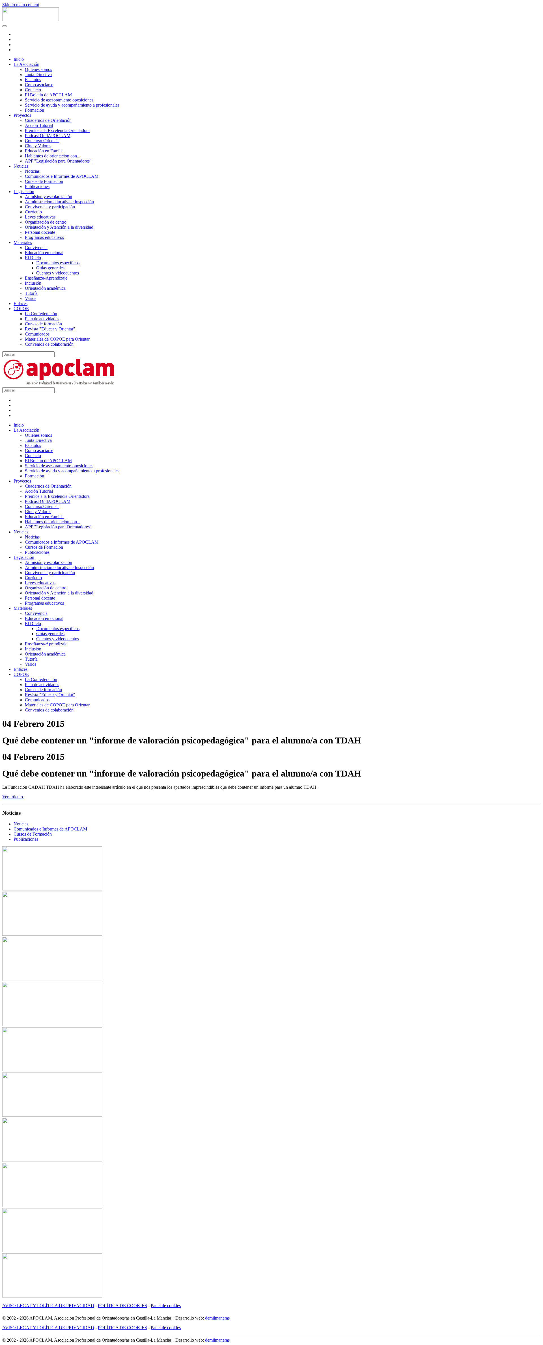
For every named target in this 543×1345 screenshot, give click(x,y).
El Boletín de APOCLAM (48, 94)
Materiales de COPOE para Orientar (57, 339)
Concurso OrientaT (42, 140)
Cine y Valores (38, 145)
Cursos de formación (43, 323)
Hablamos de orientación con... (52, 155)
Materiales (23, 242)
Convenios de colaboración (49, 344)
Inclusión (33, 283)
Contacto (33, 89)
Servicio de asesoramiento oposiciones (59, 100)
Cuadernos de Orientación (48, 120)
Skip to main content (20, 4)
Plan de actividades (42, 318)
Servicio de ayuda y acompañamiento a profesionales (72, 105)
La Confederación (41, 313)
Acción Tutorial (39, 125)
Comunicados (37, 334)
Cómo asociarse (39, 84)
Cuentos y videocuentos (57, 273)
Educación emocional (44, 252)
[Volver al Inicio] (30, 19)
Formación (34, 110)
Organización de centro (45, 222)
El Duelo (33, 257)
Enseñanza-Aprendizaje (46, 278)
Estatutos (33, 79)
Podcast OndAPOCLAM (47, 135)
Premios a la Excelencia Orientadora (57, 130)
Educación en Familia (44, 150)
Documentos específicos (57, 262)
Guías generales (50, 267)
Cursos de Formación (44, 181)
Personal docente (40, 232)
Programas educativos (44, 237)
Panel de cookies (166, 1305)
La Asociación (26, 64)
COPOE (21, 308)
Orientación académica (45, 288)
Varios (30, 298)
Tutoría (31, 293)
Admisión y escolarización (48, 196)
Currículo (33, 211)
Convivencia (36, 247)
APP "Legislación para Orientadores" (58, 161)
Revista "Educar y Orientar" (50, 328)
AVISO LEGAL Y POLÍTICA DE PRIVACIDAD (48, 1305)
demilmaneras (217, 1318)
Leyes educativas (40, 217)
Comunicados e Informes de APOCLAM (61, 176)
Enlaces (20, 303)
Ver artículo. (13, 796)
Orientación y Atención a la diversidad (59, 227)
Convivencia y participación (50, 206)
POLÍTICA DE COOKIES (122, 1305)
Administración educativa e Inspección (59, 201)
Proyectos (22, 115)
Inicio (19, 59)
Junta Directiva (38, 74)
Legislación (24, 191)
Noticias (21, 166)
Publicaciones (37, 186)
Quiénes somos (38, 69)
